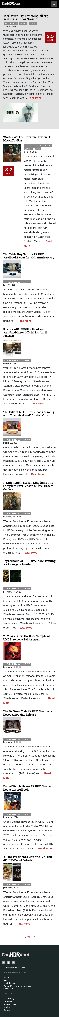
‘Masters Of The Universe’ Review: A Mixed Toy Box (27, 139)
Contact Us (8, 989)
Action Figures (31, 146)
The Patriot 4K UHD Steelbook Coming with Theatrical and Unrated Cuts (28, 413)
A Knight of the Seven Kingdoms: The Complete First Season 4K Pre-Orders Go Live (28, 486)
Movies (23, 23)
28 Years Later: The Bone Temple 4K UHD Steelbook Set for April (27, 638)
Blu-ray (26, 282)
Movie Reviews (11, 23)
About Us (7, 980)
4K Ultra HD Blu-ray (12, 282)
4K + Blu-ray (8, 998)
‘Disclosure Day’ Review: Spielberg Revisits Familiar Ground (25, 17)
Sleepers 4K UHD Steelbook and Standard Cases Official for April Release (25, 332)
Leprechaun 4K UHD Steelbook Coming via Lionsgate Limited (29, 562)
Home (6, 977)
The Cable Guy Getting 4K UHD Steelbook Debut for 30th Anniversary (28, 256)
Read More (34, 97)
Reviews (33, 23)
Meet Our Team (10, 983)
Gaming (6, 1010)
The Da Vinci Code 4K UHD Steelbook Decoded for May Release (27, 713)
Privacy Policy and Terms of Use (17, 986)
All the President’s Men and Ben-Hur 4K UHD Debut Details (27, 858)
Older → (29, 936)
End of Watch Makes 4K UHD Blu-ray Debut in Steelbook (27, 788)
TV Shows (7, 1001)
